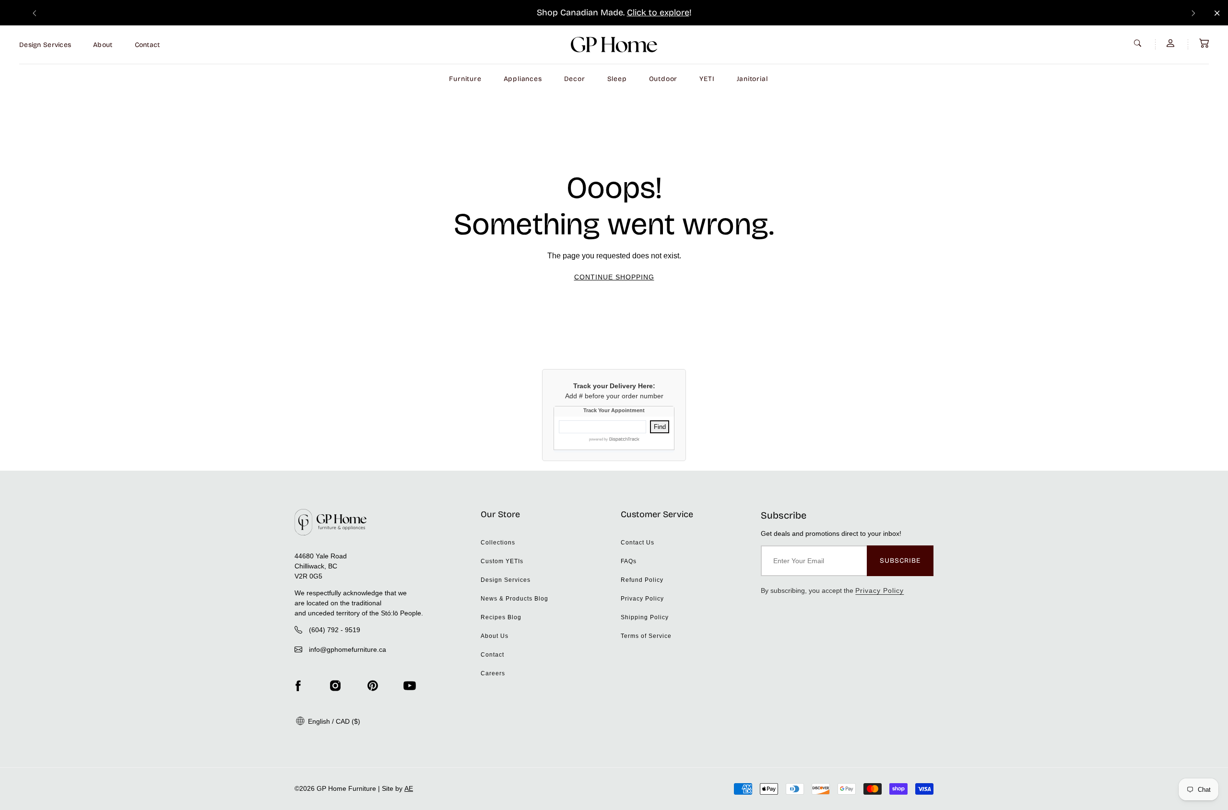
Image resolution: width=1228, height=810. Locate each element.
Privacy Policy (642, 598)
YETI (706, 79)
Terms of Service (646, 636)
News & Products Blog (514, 598)
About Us (494, 636)
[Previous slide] (34, 13)
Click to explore (658, 12)
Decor (574, 79)
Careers (493, 673)
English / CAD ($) (333, 721)
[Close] (1217, 13)
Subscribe (900, 560)
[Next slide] (1193, 13)
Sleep (617, 79)
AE (408, 788)
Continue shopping (614, 277)
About (102, 45)
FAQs (629, 561)
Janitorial (752, 79)
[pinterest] (372, 685)
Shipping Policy (645, 617)
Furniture (465, 79)
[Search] (1139, 43)
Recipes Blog (501, 617)
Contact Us (637, 542)
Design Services (45, 45)
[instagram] (335, 685)
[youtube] (409, 685)
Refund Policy (642, 580)
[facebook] (297, 685)
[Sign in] (1171, 43)
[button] (1204, 43)
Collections (498, 542)
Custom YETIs (502, 561)
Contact (147, 45)
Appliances (523, 79)
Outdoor (663, 79)
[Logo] (614, 44)
